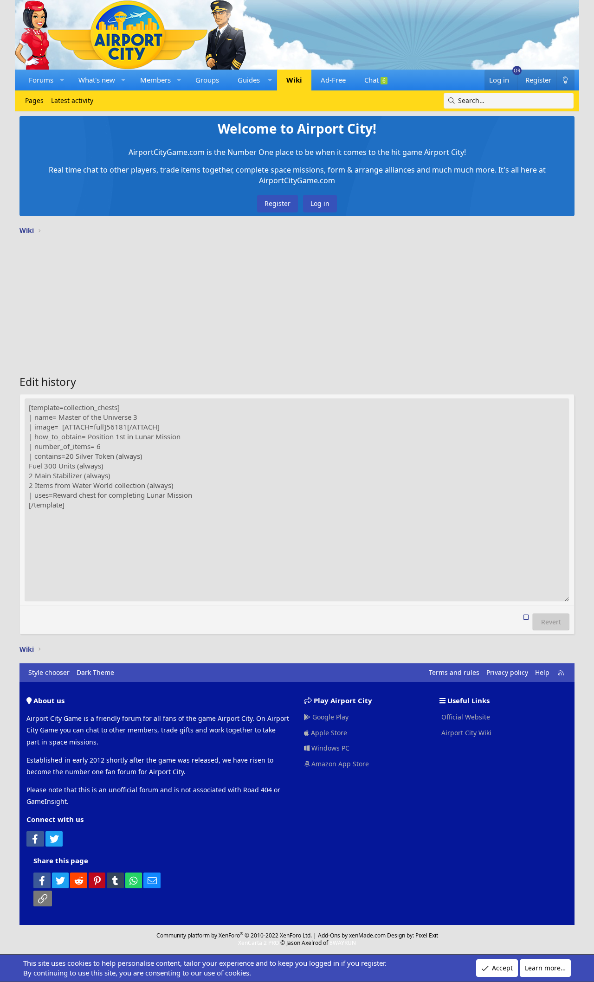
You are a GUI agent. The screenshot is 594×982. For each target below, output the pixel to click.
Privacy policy (507, 672)
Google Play (329, 716)
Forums (41, 79)
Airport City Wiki (465, 732)
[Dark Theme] (565, 80)
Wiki (294, 79)
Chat (375, 79)
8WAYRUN (342, 943)
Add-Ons (329, 935)
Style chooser (49, 672)
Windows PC (329, 748)
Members (155, 79)
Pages (34, 100)
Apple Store (328, 732)
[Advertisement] (297, 307)
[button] (62, 80)
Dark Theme (95, 672)
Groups (207, 79)
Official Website (464, 716)
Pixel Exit (426, 935)
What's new (96, 79)
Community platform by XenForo (234, 935)
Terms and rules (454, 672)
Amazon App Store (339, 763)
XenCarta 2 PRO (258, 943)
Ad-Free (333, 79)
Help (542, 672)
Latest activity (72, 100)
